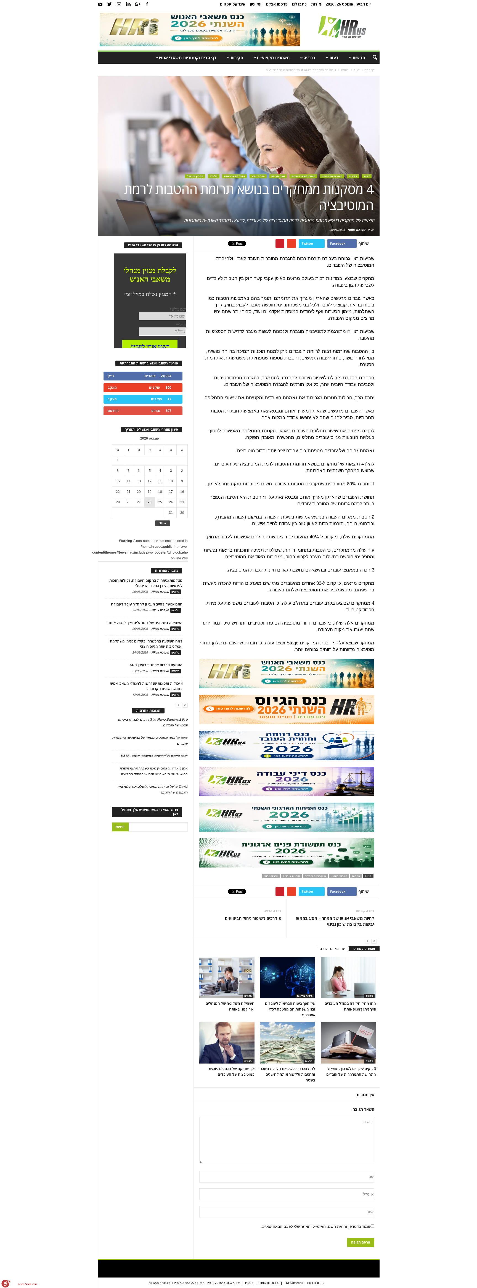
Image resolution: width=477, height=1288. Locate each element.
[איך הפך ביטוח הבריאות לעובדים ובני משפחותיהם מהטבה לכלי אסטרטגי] (287, 977)
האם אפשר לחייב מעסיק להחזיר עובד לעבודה (146, 604)
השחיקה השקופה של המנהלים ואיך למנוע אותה (144, 622)
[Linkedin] (128, 4)
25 (160, 502)
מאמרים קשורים (364, 948)
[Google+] (137, 4)
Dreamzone (295, 1283)
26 (150, 502)
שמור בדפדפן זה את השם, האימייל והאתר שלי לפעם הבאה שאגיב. (315, 1226)
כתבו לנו (299, 4)
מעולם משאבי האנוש (303, 176)
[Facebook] (147, 4)
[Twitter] (109, 4)
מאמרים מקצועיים (273, 57)
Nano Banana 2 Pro (172, 719)
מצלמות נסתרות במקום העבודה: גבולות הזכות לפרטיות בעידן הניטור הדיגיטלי (145, 583)
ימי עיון (255, 4)
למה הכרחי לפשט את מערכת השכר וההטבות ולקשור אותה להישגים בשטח (287, 1074)
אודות (316, 4)
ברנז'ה (310, 57)
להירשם (114, 410)
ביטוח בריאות (304, 996)
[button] (371, 58)
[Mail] (119, 4)
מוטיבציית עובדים (315, 876)
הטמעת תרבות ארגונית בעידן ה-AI (155, 664)
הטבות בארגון (339, 876)
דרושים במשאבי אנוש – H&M (143, 756)
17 (171, 492)
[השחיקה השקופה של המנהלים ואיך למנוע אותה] (227, 977)
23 (182, 502)
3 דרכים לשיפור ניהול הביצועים (253, 918)
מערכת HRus (356, 230)
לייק (111, 376)
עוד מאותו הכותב (332, 948)
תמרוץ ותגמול (195, 176)
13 (139, 481)
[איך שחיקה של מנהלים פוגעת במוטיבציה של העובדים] (227, 1043)
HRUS (249, 1283)
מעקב (112, 387)
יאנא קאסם (179, 756)
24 (171, 502)
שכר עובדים (278, 176)
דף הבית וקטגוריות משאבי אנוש (188, 57)
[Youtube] (100, 4)
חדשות (359, 57)
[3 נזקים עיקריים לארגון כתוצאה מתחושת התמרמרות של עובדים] (348, 1043)
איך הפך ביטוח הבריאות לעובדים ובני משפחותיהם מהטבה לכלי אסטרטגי (290, 1009)
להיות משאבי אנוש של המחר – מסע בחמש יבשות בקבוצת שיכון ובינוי (335, 921)
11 (160, 481)
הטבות (356, 876)
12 (150, 481)
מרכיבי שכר (258, 176)
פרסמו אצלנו (277, 4)
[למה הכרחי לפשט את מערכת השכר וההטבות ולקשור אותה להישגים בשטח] (287, 1043)
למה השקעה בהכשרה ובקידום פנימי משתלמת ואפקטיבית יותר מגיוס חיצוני (146, 644)
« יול (162, 523)
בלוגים (353, 176)
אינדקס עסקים (232, 4)
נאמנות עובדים (291, 876)
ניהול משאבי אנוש (234, 176)
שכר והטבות (271, 876)
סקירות (236, 57)
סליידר (214, 176)
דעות (334, 57)
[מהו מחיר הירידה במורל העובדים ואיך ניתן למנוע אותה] (348, 977)
